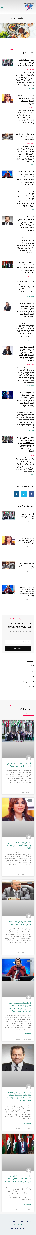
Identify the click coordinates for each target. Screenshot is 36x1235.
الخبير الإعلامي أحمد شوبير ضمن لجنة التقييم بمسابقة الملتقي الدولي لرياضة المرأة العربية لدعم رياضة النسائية (25, 399)
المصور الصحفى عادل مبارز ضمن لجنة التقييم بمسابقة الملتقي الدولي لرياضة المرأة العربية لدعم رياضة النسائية (25, 223)
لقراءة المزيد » (30, 89)
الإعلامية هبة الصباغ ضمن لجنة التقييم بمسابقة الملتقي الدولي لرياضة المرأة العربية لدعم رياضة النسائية (26, 353)
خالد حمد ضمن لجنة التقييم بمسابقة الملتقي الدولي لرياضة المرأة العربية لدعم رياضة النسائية (25, 267)
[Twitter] (18, 1225)
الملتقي (31, 665)
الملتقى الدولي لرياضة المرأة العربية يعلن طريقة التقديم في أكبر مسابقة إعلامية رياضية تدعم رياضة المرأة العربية (25, 444)
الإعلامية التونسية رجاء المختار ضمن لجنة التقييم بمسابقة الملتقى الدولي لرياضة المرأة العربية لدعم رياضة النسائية (25, 178)
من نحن (31, 671)
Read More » (27, 787)
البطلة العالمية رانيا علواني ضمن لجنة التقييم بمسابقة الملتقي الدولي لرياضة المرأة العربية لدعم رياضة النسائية (25, 310)
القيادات (31, 676)
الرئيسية (31, 687)
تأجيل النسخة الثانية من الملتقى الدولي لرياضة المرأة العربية (26, 62)
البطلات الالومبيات (28, 682)
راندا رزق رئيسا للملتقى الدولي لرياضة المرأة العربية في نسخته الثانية (25, 99)
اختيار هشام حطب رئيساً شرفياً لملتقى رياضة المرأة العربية (25, 137)
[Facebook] (21, 1225)
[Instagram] (14, 1225)
